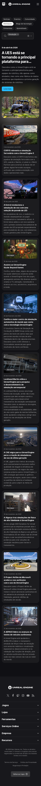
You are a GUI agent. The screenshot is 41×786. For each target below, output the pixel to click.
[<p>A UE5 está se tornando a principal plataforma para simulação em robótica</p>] (20, 82)
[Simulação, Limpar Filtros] (18, 34)
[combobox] (16, 37)
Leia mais (8, 89)
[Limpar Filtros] (28, 36)
